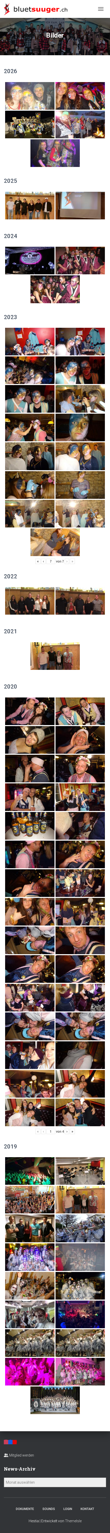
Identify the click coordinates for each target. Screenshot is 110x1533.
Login (67, 1509)
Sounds (48, 1509)
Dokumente (25, 1509)
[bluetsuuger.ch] (37, 9)
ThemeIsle (73, 1521)
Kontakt (87, 1509)
